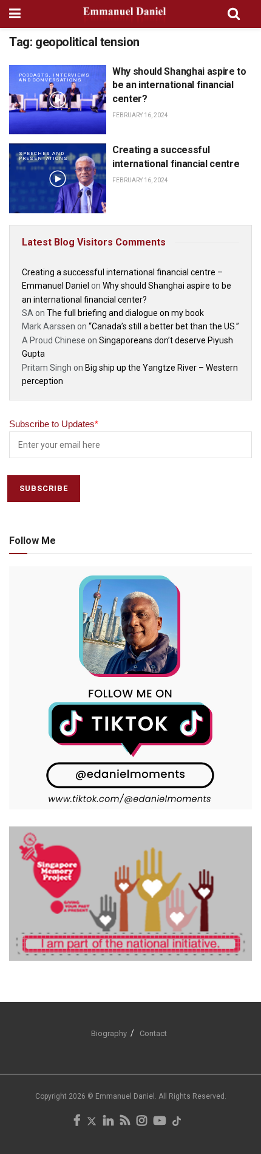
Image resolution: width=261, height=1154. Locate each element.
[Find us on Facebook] (76, 1122)
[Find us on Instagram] (142, 1122)
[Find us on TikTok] (176, 1122)
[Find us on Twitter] (92, 1122)
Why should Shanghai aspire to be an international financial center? (179, 85)
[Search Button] (234, 14)
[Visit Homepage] (124, 14)
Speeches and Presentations (43, 156)
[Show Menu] (15, 14)
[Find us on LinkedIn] (108, 1122)
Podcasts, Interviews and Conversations (54, 77)
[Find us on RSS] (125, 1122)
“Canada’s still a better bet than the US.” (164, 326)
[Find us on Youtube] (160, 1122)
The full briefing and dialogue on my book (125, 313)
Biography (109, 1033)
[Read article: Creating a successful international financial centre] (57, 178)
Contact (153, 1033)
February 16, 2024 (140, 115)
